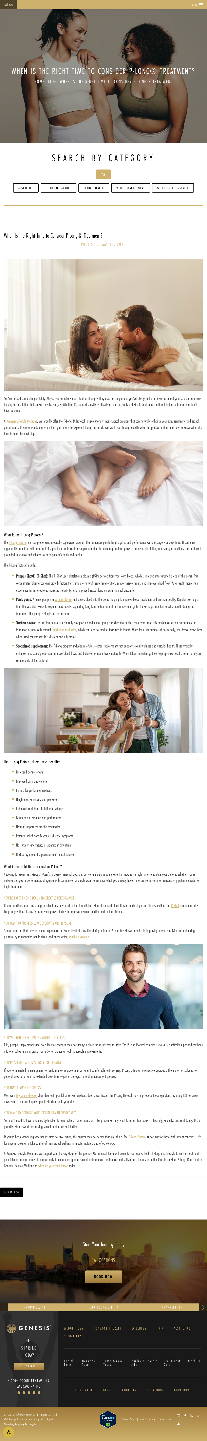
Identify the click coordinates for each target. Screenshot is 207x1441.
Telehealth (83, 1390)
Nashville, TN (34, 1307)
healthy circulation (79, 937)
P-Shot (175, 905)
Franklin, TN (172, 1307)
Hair (160, 1328)
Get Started (29, 1366)
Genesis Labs (165, 1419)
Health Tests (69, 1362)
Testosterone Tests (113, 1362)
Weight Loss (73, 1328)
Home (40, 81)
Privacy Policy (128, 1419)
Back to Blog (11, 1192)
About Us (129, 1390)
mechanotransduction (64, 630)
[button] (8, 1432)
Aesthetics (25, 187)
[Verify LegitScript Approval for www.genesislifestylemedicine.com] (108, 1419)
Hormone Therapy (108, 1328)
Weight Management (130, 187)
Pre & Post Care (172, 1362)
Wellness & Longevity (173, 187)
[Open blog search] (103, 174)
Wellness (139, 1328)
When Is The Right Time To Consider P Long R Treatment (116, 81)
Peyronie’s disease (26, 1095)
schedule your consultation (53, 1166)
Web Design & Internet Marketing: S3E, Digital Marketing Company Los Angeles (28, 1421)
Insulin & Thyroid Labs (144, 1362)
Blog (52, 81)
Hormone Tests (88, 1362)
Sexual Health (94, 187)
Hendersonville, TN (103, 1307)
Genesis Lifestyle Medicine (22, 421)
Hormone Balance (58, 187)
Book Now (8, 5)
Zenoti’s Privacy (147, 1419)
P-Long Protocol (17, 542)
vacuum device (63, 599)
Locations (155, 1390)
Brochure (194, 1361)
